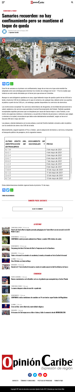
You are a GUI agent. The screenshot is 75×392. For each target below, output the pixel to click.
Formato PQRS (58, 381)
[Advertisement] (37, 331)
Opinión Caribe (14, 32)
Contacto (15, 381)
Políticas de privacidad (45, 381)
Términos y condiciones (28, 381)
